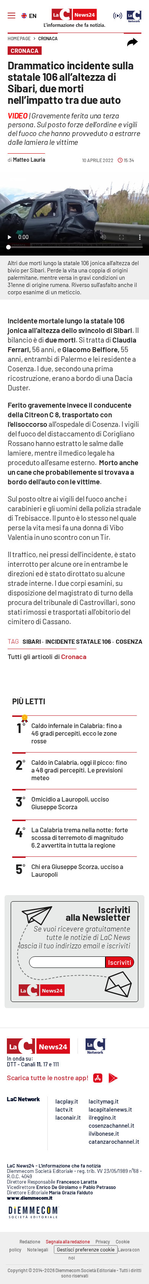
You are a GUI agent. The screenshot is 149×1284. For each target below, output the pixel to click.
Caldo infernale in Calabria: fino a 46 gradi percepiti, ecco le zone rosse (76, 733)
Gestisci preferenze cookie (86, 1249)
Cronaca (48, 38)
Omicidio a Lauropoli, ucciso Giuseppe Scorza (70, 802)
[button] (132, 42)
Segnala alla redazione (68, 1241)
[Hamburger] (11, 16)
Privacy (103, 1241)
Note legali (37, 1249)
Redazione (29, 1241)
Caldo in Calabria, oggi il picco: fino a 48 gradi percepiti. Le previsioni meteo (79, 769)
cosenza (129, 641)
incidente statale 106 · (79, 641)
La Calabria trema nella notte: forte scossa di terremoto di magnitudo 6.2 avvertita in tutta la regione (79, 837)
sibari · (33, 641)
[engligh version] (25, 15)
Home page (19, 38)
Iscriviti (119, 962)
